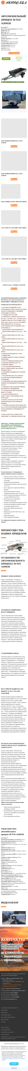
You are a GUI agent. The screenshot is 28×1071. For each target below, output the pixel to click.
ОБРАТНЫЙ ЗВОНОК (6, 1044)
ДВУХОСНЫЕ (4, 1027)
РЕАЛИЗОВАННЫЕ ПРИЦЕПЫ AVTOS (9, 1022)
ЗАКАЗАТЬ (6, 58)
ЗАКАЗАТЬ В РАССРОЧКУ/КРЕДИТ (19, 59)
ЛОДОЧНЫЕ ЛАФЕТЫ (6, 1029)
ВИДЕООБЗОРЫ (5, 1034)
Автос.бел (3, 988)
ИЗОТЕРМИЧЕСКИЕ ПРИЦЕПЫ (8, 1032)
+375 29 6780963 (14, 1007)
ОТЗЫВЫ (3, 1036)
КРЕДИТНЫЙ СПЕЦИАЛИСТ (7, 1046)
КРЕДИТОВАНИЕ (5, 1049)
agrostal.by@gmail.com (11, 1013)
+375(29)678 (10, 971)
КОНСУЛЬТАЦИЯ (5, 1042)
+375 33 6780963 (14, 1009)
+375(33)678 (10, 975)
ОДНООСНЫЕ (4, 1024)
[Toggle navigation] (26, 7)
